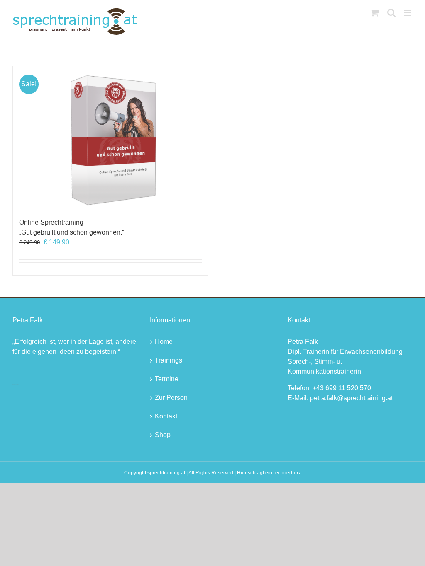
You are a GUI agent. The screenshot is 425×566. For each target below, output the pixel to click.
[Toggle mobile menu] (408, 12)
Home (164, 341)
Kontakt (166, 416)
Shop (163, 434)
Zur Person (171, 397)
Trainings (168, 360)
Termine (166, 378)
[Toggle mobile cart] (375, 12)
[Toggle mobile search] (391, 12)
